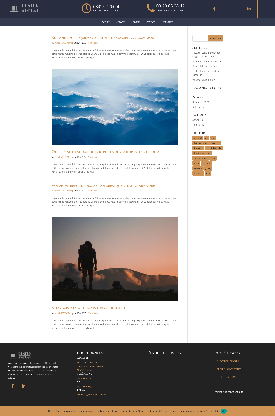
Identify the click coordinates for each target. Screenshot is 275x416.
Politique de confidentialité (229, 391)
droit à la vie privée (202, 153)
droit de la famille (213, 148)
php (208, 173)
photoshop (198, 173)
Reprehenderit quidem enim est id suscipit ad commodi (103, 37)
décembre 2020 (200, 102)
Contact (150, 22)
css (206, 138)
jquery (208, 168)
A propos (120, 22)
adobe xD (198, 138)
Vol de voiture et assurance (206, 61)
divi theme (215, 143)
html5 (196, 163)
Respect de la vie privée (205, 66)
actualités (197, 119)
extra (213, 158)
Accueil (106, 22)
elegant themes (201, 158)
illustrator (206, 163)
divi (212, 138)
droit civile (198, 148)
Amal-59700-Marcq (64, 43)
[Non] (271, 411)
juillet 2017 (198, 106)
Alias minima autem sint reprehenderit (89, 307)
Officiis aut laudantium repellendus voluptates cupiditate (107, 151)
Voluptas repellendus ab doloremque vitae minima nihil (105, 185)
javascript (198, 168)
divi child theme (201, 143)
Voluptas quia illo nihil (204, 79)
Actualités (167, 22)
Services (135, 22)
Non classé (93, 43)
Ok (223, 411)
